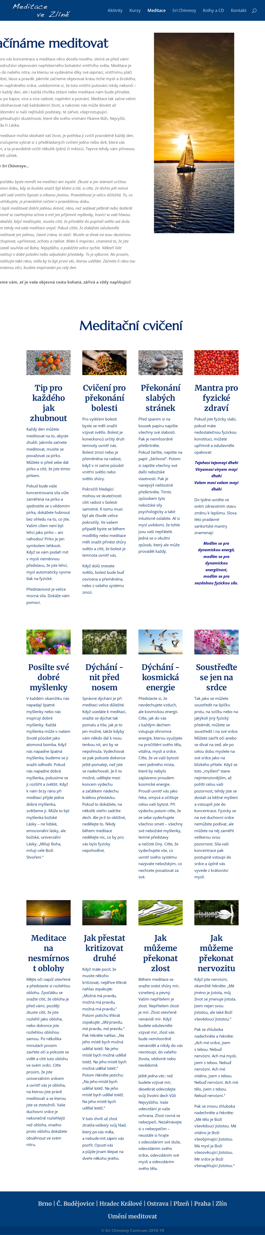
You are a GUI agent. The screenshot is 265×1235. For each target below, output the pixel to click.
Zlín (221, 1203)
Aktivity (115, 11)
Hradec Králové (120, 1203)
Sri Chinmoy (184, 11)
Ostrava (157, 1203)
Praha (202, 1203)
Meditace (157, 11)
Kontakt (238, 11)
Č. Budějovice (75, 1203)
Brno (45, 1203)
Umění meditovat (132, 1216)
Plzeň (181, 1203)
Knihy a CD (213, 11)
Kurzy (135, 11)
